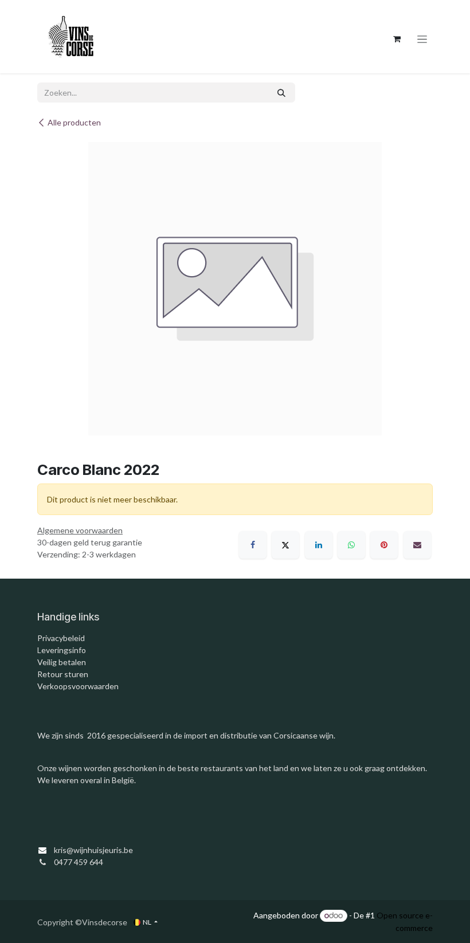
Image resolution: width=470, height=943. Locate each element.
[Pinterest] (384, 545)
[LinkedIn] (318, 545)
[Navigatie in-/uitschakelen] (422, 39)
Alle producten (74, 122)
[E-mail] (417, 545)
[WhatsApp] (351, 545)
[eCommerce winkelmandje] (396, 39)
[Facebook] (253, 545)
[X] (285, 545)
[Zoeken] (281, 92)
